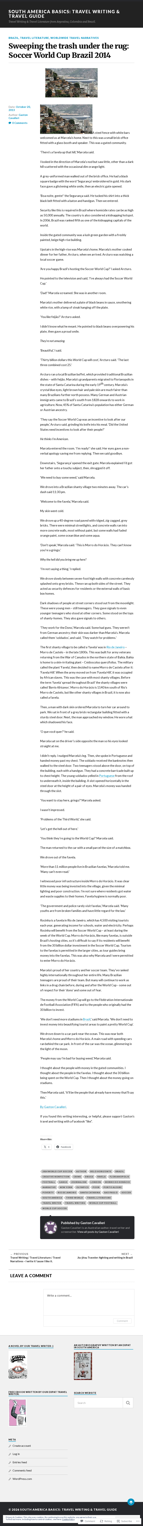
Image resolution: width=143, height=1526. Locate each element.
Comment (122, 1320)
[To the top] (130, 1501)
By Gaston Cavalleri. (53, 1107)
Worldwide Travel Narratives (74, 37)
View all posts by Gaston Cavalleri (98, 1231)
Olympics (82, 1187)
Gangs (63, 1182)
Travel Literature (34, 37)
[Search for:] (103, 1402)
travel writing (75, 1203)
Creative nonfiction (56, 1176)
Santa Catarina (90, 1192)
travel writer (52, 1203)
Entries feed (20, 1462)
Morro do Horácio (117, 1182)
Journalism (78, 1182)
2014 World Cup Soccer (57, 1171)
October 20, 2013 (20, 108)
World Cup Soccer (55, 1208)
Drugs (89, 1176)
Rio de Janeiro (115, 647)
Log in (16, 1453)
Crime (77, 1176)
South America (52, 1198)
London (96, 1182)
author (81, 1171)
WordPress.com (22, 1478)
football (49, 1182)
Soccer (126, 1192)
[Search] (128, 1402)
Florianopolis (119, 1176)
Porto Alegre (113, 1187)
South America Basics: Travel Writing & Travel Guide (64, 14)
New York (66, 1187)
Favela (101, 1176)
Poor (96, 1187)
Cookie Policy (68, 1519)
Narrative (49, 1187)
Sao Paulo (111, 1192)
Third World (74, 1198)
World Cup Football (103, 1203)
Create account (22, 1445)
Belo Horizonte (100, 1171)
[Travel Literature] (66, 133)
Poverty (48, 1192)
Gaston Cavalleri (18, 116)
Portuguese (107, 776)
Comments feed (22, 1470)
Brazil (14, 37)
